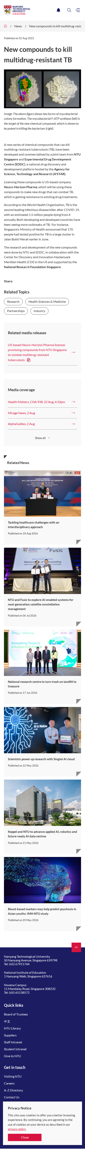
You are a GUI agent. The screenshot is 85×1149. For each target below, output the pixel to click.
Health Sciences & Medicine (47, 301)
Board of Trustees (16, 1014)
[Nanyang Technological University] (29, 10)
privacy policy (17, 1129)
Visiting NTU (13, 1076)
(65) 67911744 (19, 964)
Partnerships (16, 311)
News (18, 26)
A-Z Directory (13, 1090)
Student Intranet (15, 1049)
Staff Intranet (13, 1042)
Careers (9, 1083)
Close (25, 1137)
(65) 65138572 (19, 992)
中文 (7, 1021)
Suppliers (10, 1035)
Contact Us (11, 1097)
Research (13, 301)
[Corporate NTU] (5, 26)
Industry (39, 311)
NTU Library (12, 1028)
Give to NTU (12, 1056)
